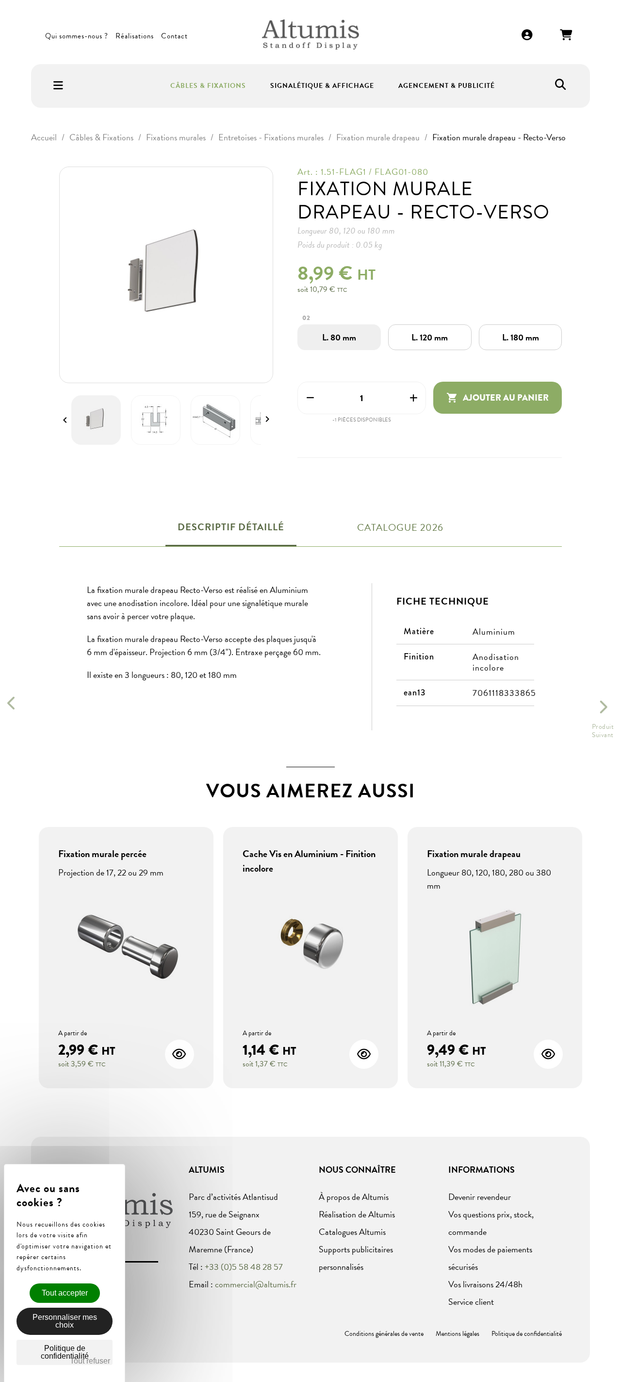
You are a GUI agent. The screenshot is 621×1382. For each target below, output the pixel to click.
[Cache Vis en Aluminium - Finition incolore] (310, 942)
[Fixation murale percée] (126, 946)
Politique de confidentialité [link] (65, 1352)
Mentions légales (457, 1334)
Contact (174, 36)
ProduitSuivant (603, 731)
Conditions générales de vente (384, 1334)
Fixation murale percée (102, 853)
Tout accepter (65, 1293)
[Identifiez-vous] (527, 35)
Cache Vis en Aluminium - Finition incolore (309, 861)
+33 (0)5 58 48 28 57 (244, 1266)
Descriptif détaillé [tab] (231, 527)
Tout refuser (90, 1361)
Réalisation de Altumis (357, 1214)
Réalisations (134, 36)
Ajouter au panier (497, 397)
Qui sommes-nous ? (76, 36)
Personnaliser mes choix (65, 1321)
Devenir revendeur (479, 1196)
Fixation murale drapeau (474, 853)
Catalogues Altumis (352, 1231)
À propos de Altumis (354, 1196)
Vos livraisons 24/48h (485, 1284)
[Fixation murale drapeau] (495, 959)
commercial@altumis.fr (255, 1284)
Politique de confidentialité (526, 1334)
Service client (471, 1301)
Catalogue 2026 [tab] (400, 527)
